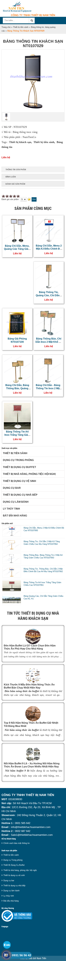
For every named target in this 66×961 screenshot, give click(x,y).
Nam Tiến (41, 958)
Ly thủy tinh (11, 508)
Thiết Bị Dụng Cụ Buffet (19, 467)
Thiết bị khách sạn (20, 142)
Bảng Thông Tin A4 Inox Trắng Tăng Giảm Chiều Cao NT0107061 (17, 434)
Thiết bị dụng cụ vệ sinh (19, 481)
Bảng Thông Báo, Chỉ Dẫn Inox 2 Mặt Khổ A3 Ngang (48, 341)
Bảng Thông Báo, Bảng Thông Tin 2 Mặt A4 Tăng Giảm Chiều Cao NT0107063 (43, 556)
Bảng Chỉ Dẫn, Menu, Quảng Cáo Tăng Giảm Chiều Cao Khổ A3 (17, 249)
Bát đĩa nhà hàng (15, 515)
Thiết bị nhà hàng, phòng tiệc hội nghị (29, 474)
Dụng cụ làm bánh (16, 502)
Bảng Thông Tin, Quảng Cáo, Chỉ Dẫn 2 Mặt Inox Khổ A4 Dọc (49, 295)
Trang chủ (6, 27)
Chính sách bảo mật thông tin (16, 843)
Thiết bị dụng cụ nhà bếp (20, 494)
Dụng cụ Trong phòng (18, 460)
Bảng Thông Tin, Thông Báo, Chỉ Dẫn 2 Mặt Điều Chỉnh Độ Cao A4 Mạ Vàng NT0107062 (43, 570)
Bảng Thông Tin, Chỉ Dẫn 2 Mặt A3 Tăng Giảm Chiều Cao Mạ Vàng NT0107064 (42, 542)
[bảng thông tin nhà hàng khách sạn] (33, 111)
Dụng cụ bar (12, 488)
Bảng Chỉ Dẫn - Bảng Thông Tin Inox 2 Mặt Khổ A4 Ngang (48, 388)
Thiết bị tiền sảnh (20, 27)
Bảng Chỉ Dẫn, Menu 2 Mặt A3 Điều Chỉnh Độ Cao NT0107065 (49, 248)
